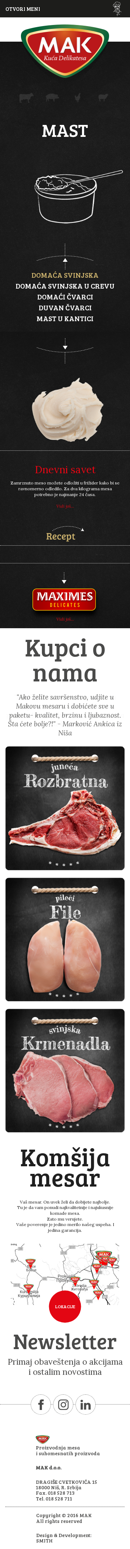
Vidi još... (65, 506)
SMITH (44, 1540)
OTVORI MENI (22, 8)
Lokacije (65, 1306)
